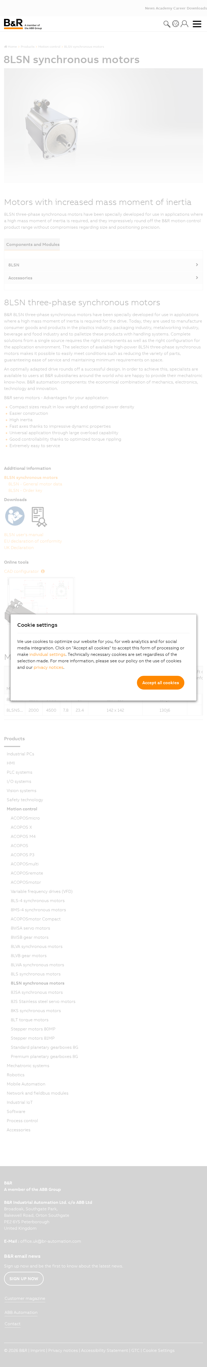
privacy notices (48, 667)
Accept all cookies (160, 682)
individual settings (47, 654)
